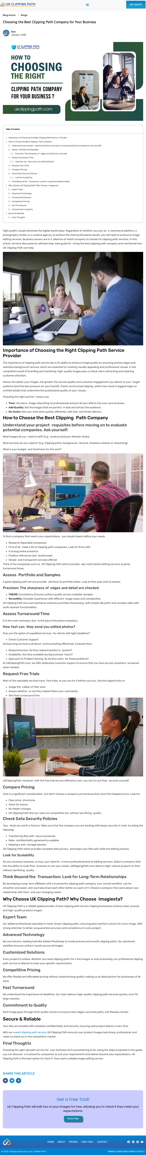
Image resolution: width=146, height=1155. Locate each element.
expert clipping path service (29, 1032)
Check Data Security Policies (24, 173)
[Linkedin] (133, 1141)
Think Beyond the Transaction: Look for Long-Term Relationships (41, 181)
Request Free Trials (20, 165)
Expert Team (17, 189)
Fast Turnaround (19, 205)
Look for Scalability (23, 177)
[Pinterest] (137, 1141)
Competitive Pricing (21, 201)
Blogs (24, 15)
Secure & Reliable (16, 213)
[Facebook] (128, 1141)
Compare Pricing (19, 169)
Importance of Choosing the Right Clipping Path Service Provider (37, 137)
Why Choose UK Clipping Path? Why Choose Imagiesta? (33, 185)
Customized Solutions (21, 197)
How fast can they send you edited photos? (34, 161)
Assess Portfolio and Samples (25, 149)
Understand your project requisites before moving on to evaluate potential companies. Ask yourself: (57, 145)
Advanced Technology (22, 193)
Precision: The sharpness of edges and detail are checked (41, 153)
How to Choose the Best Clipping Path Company (30, 141)
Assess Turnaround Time (23, 157)
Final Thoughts (18, 217)
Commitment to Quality (22, 209)
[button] (87, 4)
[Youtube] (142, 1141)
